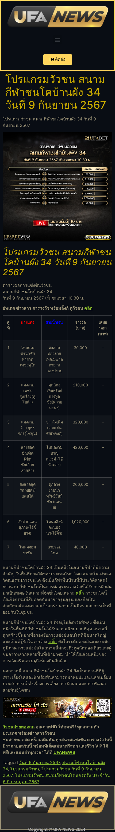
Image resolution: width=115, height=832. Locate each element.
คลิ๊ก (80, 593)
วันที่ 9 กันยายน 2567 (39, 762)
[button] (57, 39)
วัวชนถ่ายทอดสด (18, 726)
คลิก (88, 308)
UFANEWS (64, 752)
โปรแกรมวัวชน (24, 769)
